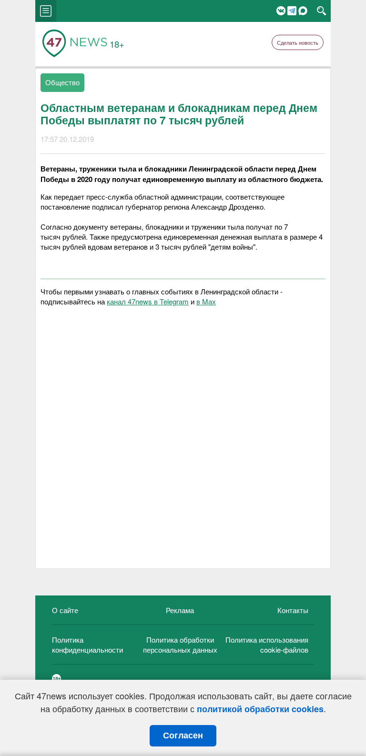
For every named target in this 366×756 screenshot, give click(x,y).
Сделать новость (297, 42)
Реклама (180, 610)
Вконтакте (280, 10)
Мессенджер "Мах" (302, 10)
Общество (62, 82)
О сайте (65, 610)
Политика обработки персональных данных (180, 645)
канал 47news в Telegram (148, 301)
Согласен (183, 735)
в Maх (206, 301)
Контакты (292, 610)
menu (45, 11)
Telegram (291, 10)
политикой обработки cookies (260, 709)
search (321, 11)
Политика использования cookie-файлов (266, 645)
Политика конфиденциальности (87, 645)
